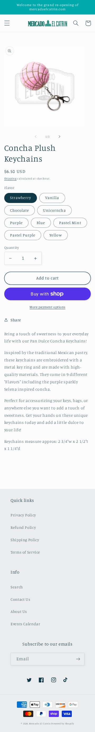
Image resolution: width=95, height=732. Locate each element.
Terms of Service (25, 552)
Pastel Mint (70, 222)
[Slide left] (35, 136)
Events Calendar (25, 624)
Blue (41, 222)
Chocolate (19, 210)
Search (17, 587)
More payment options (47, 307)
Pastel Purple (23, 235)
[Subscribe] (78, 659)
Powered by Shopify (62, 723)
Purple (16, 222)
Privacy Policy (23, 515)
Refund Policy (23, 527)
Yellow (55, 235)
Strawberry (20, 197)
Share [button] (16, 320)
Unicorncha (54, 210)
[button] (7, 23)
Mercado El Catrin (40, 723)
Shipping (10, 178)
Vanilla (52, 197)
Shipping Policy (25, 539)
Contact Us (20, 599)
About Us (19, 611)
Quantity (11, 247)
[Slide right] (59, 136)
